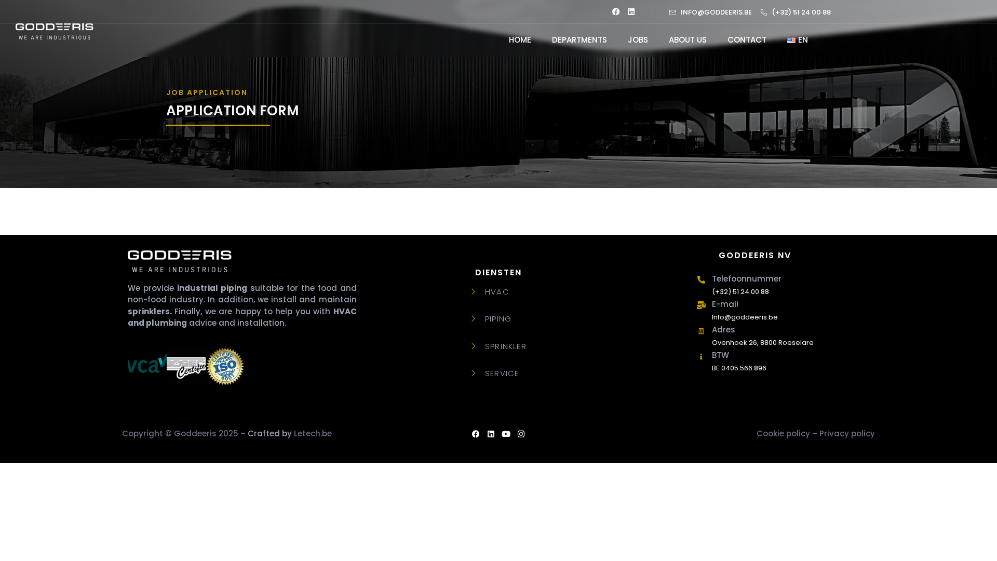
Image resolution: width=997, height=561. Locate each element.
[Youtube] (506, 434)
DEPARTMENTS (579, 39)
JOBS (638, 39)
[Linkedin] (631, 11)
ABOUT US (688, 39)
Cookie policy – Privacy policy (816, 433)
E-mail (725, 304)
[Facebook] (616, 11)
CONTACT (746, 39)
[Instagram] (521, 434)
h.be (290, 433)
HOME (520, 39)
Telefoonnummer (747, 278)
